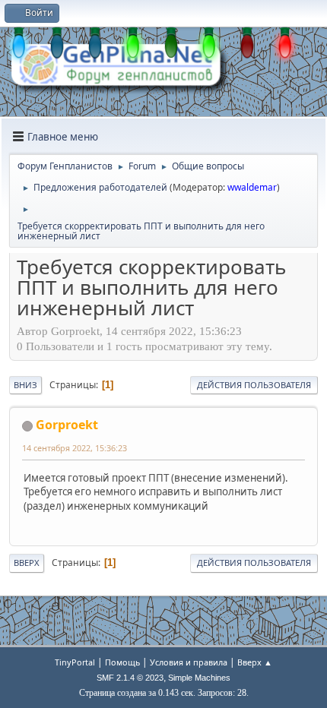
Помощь (122, 662)
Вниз (25, 384)
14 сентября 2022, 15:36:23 (74, 448)
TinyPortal (75, 662)
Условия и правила (188, 662)
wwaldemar (252, 187)
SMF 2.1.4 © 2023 (130, 677)
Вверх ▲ (254, 662)
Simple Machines (199, 677)
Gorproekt (67, 424)
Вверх (27, 562)
